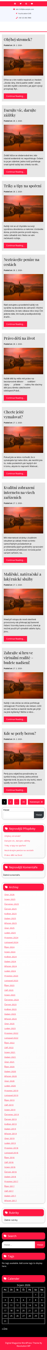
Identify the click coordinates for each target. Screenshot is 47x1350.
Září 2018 (9, 1162)
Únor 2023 (9, 1023)
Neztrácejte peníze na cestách (21, 262)
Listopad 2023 (11, 980)
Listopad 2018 (11, 1152)
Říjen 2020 (9, 1066)
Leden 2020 (10, 1085)
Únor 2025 (9, 928)
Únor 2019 (9, 1138)
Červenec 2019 (11, 1114)
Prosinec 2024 (11, 937)
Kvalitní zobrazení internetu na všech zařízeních (19, 492)
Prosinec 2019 (11, 1090)
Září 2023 (9, 990)
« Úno (4, 1328)
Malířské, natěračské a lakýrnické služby (22, 577)
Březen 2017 (10, 1200)
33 (23, 801)
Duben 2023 (10, 1014)
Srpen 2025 (9, 899)
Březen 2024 (10, 966)
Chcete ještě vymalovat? (14, 414)
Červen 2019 (10, 1119)
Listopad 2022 (11, 1038)
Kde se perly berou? (20, 733)
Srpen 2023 (9, 995)
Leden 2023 (10, 1028)
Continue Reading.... (15, 96)
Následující (35, 801)
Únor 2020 (9, 1081)
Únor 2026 (9, 894)
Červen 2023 (10, 1004)
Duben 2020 (10, 1071)
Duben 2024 (10, 961)
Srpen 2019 (9, 1109)
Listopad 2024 (11, 942)
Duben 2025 (10, 918)
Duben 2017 (10, 1195)
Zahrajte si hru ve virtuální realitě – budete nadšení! (18, 657)
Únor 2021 (9, 1062)
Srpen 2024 (9, 952)
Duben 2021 (10, 1057)
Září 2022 (9, 1047)
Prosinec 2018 (11, 1148)
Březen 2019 (10, 1133)
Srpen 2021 (9, 1052)
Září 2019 (9, 1105)
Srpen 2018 (9, 1167)
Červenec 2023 (11, 999)
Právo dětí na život (19, 338)
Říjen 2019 (9, 1100)
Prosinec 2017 (11, 1181)
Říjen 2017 (9, 1186)
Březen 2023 (10, 1019)
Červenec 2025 (11, 904)
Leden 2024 (10, 971)
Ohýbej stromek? (18, 39)
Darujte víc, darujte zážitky (20, 113)
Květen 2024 (10, 956)
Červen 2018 (10, 1172)
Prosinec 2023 (11, 975)
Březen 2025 (10, 923)
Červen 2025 (10, 909)
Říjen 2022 (9, 1042)
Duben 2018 (10, 1176)
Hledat (6, 810)
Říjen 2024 (9, 947)
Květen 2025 (10, 913)
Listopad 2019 (11, 1095)
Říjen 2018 (9, 1157)
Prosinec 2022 (11, 1033)
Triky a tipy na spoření (22, 185)
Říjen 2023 (9, 985)
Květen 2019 (10, 1124)
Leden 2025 (10, 932)
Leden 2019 (10, 1143)
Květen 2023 (10, 1009)
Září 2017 (9, 1191)
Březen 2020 (10, 1076)
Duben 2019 (10, 1129)
